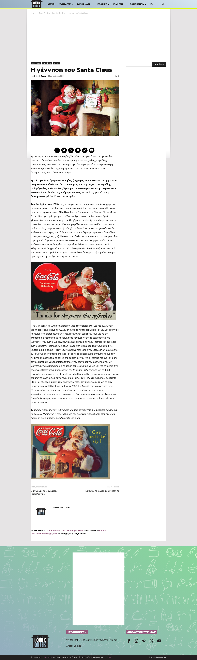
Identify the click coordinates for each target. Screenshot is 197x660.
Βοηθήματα (137, 4)
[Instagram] (136, 642)
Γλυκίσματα (83, 4)
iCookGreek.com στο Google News (65, 530)
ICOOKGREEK (47, 657)
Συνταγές (65, 4)
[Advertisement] (98, 36)
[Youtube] (159, 642)
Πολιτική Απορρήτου (157, 657)
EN (151, 4)
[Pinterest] (144, 642)
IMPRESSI (107, 657)
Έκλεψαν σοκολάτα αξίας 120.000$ (102, 491)
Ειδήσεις (118, 4)
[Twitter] (151, 642)
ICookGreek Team (38, 76)
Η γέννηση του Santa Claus (71, 70)
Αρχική (51, 4)
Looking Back (57, 13)
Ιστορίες (102, 4)
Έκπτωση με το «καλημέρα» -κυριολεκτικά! (44, 492)
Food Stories (44, 13)
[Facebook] (129, 642)
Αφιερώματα (47, 63)
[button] (162, 4)
